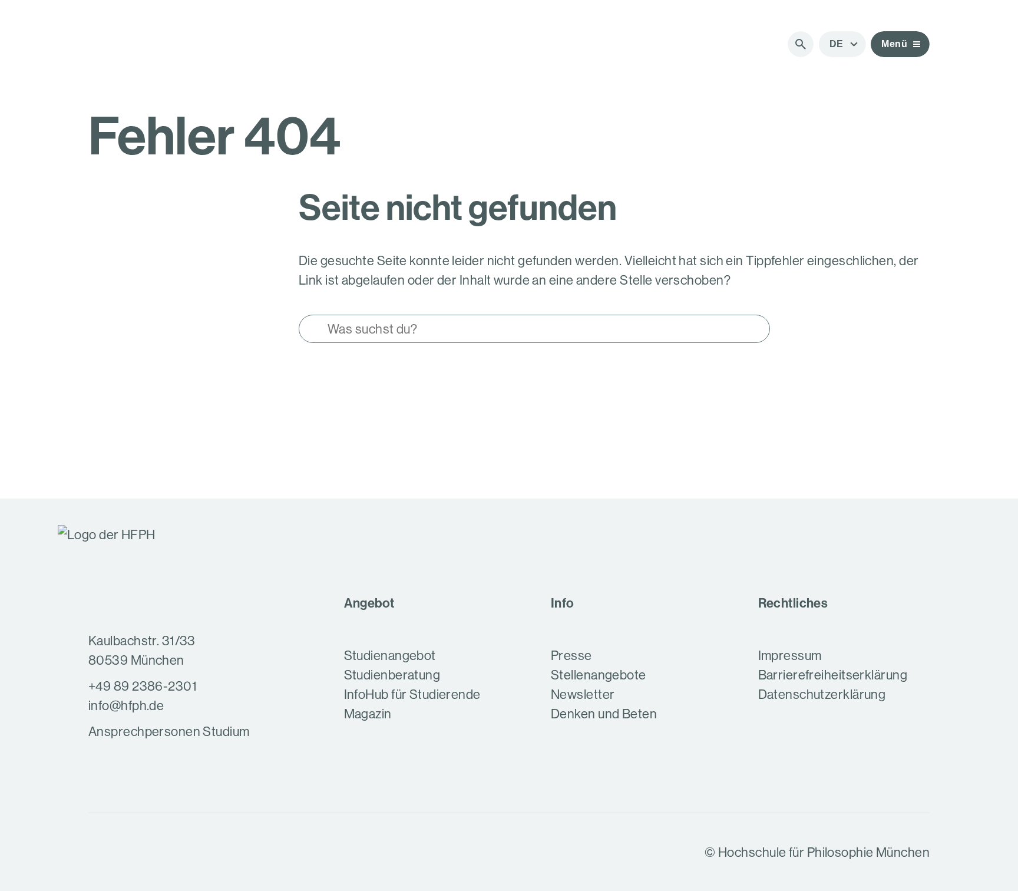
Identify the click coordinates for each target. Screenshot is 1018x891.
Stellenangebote (598, 674)
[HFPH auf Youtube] (129, 852)
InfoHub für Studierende (412, 694)
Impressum (790, 655)
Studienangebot (390, 655)
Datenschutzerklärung (822, 694)
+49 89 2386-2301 (142, 686)
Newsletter (582, 694)
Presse (571, 655)
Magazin (368, 713)
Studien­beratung (392, 674)
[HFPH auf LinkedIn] (160, 852)
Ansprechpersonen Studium (169, 731)
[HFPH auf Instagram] (99, 852)
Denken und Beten (604, 713)
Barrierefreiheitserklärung (832, 674)
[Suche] (801, 44)
